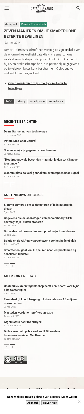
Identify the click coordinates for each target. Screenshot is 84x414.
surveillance (56, 101)
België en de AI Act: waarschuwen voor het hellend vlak (40, 240)
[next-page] (12, 184)
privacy (21, 101)
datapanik (11, 24)
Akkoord (32, 403)
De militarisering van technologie (25, 131)
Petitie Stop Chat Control (20, 141)
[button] (6, 8)
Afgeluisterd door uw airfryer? (23, 322)
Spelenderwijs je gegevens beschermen (30, 150)
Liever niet (50, 403)
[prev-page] (6, 184)
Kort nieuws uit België (24, 195)
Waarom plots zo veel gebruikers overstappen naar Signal (41, 173)
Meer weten (69, 397)
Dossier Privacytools (33, 24)
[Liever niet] (79, 401)
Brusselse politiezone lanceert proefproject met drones (39, 231)
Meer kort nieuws (20, 276)
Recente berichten (21, 121)
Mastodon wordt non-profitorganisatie (28, 312)
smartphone (37, 101)
